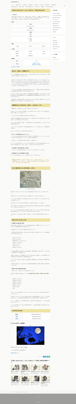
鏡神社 (17, 316)
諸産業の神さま (31, 4)
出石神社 (16, 318)
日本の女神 (36, 4)
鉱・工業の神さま (41, 4)
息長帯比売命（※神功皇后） (36, 64)
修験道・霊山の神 (21, 6)
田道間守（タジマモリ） (37, 63)
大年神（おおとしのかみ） (15, 382)
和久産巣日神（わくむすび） (35, 371)
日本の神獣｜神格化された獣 (29, 6)
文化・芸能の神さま (24, 4)
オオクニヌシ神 (24, 108)
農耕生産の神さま (47, 4)
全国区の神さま (18, 4)
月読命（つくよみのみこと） (15, 371)
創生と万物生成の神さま (14, 6)
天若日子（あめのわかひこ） (25, 382)
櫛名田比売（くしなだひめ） (35, 382)
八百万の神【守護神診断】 (49, 6)
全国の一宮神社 (37, 6)
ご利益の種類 (42, 6)
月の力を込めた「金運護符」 (15, 66)
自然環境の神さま (54, 4)
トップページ (13, 4)
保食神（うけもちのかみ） (45, 371)
